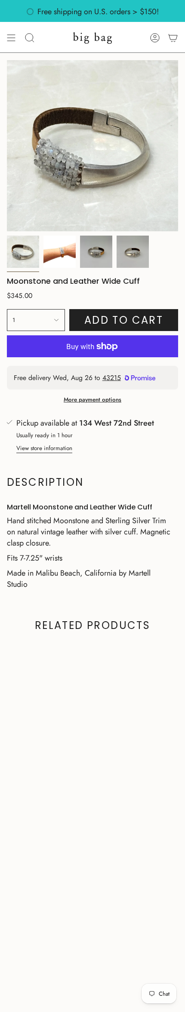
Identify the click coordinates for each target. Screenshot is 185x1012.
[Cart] (173, 38)
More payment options (92, 400)
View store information (44, 448)
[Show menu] (11, 38)
